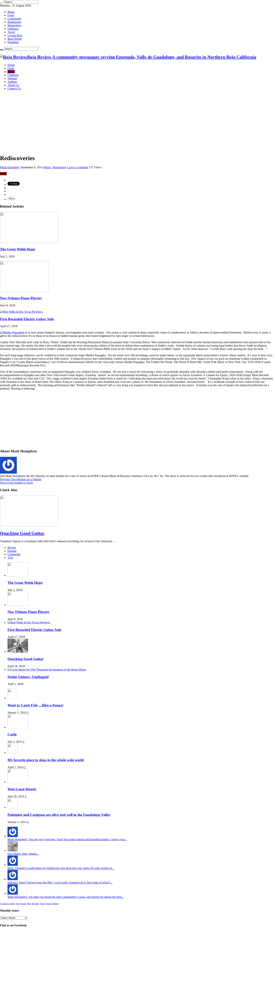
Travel (11, 32)
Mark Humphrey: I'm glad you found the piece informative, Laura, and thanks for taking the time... (65, 896)
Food (10, 15)
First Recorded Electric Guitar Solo (27, 319)
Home (11, 65)
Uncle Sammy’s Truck (16, 482)
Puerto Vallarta (52, 904)
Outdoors (13, 28)
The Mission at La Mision (21, 479)
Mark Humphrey (10, 167)
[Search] (1, 2)
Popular (12, 550)
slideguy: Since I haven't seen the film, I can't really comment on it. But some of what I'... (59, 882)
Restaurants (14, 22)
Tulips (42, 904)
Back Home (14, 38)
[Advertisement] (137, 119)
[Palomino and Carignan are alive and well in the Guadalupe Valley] (12, 807)
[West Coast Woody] (17, 782)
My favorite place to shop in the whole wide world (45, 760)
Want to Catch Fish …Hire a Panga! (35, 705)
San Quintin (21, 904)
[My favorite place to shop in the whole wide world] (12, 752)
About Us (13, 85)
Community (14, 18)
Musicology (14, 25)
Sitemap (12, 78)
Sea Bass (35, 904)
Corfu (12, 734)
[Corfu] (17, 727)
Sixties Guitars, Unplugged (28, 677)
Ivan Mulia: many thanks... (23, 853)
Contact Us (14, 88)
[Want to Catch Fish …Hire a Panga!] (12, 698)
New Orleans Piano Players (21, 298)
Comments (13, 554)
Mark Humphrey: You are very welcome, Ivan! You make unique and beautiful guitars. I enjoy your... (67, 839)
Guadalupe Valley (7, 904)
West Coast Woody (21, 789)
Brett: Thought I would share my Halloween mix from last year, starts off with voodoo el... (60, 868)
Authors (12, 81)
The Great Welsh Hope (17, 249)
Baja (29, 904)
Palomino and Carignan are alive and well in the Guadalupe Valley (59, 815)
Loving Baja (14, 35)
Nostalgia (13, 42)
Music (11, 11)
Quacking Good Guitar (22, 533)
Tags (10, 557)
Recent (11, 547)
